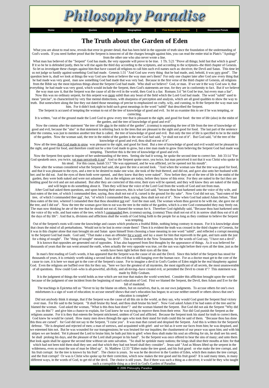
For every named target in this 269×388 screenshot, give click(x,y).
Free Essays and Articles (176, 30)
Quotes (93, 30)
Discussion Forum (218, 30)
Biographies (134, 30)
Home (51, 30)
